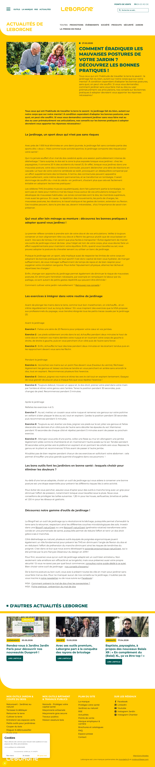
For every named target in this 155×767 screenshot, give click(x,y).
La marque (27, 9)
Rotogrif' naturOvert (74, 527)
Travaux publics (50, 716)
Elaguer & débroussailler (18, 730)
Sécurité (128, 25)
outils (17, 9)
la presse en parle (70, 29)
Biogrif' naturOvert (45, 527)
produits (116, 25)
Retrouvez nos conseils (87, 285)
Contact (82, 737)
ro (144, 4)
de (147, 4)
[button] (4, 763)
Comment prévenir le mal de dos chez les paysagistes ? (60, 583)
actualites (45, 9)
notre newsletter (49, 578)
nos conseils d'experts (76, 566)
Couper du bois (14, 726)
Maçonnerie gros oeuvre (54, 713)
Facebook (86, 578)
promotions (76, 25)
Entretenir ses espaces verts (20, 720)
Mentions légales (141, 756)
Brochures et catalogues (90, 727)
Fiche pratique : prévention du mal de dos (53, 586)
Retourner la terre (15, 713)
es (141, 4)
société (105, 25)
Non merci (10, 755)
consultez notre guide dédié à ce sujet (106, 563)
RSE (36, 9)
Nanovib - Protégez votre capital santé (55, 705)
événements (92, 25)
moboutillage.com (140, 759)
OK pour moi (42, 755)
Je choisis (26, 755)
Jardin (139, 25)
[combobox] (133, 11)
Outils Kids (11, 733)
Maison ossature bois (53, 720)
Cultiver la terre (14, 716)
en (138, 4)
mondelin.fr (124, 759)
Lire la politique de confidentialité (15, 747)
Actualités (83, 715)
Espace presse (85, 734)
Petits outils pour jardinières (20, 723)
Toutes (64, 25)
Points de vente (122, 4)
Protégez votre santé (89, 705)
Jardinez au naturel (88, 708)
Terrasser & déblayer (16, 710)
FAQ (80, 730)
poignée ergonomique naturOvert (103, 548)
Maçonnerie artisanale (53, 710)
